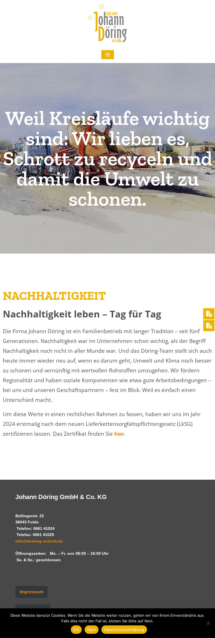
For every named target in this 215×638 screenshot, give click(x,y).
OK (76, 629)
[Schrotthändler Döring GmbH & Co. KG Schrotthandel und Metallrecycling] (107, 23)
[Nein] (208, 623)
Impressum (31, 592)
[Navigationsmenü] (107, 54)
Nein (91, 629)
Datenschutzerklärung (124, 629)
